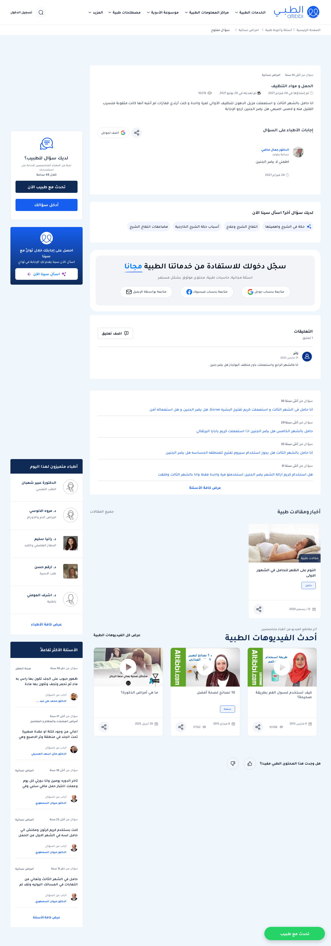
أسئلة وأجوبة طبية (278, 30)
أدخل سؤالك (46, 205)
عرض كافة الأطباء (46, 624)
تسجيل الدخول (21, 12)
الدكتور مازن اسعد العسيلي (48, 753)
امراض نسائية (249, 30)
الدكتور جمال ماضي (275, 149)
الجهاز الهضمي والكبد (40, 545)
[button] (250, 12)
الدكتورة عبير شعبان (39, 482)
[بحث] (41, 12)
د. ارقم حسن (45, 567)
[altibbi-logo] (297, 12)
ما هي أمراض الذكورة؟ (139, 692)
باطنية (51, 601)
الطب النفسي (46, 489)
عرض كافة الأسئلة (205, 488)
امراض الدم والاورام (41, 517)
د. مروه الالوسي (42, 511)
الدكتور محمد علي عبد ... (51, 701)
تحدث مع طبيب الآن (46, 187)
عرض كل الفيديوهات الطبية (117, 635)
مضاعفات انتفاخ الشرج (149, 226)
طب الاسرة (48, 573)
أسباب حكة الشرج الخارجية (197, 226)
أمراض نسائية (24, 770)
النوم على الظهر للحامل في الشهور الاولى (286, 572)
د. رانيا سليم (45, 539)
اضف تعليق (112, 333)
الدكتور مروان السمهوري (50, 803)
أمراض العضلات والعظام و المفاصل (54, 721)
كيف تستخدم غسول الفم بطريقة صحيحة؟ (284, 694)
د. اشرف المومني (41, 595)
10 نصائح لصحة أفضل (216, 692)
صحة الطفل (23, 668)
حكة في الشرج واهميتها (285, 226)
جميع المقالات (102, 511)
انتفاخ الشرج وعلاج (242, 226)
